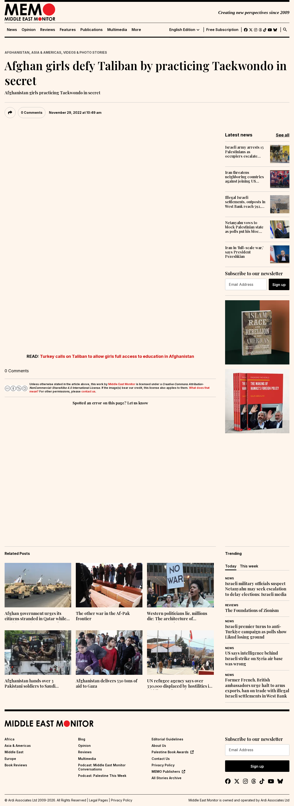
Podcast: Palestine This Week (102, 776)
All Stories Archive (166, 778)
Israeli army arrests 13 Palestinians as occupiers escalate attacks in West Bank (244, 151)
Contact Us (161, 759)
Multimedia (117, 30)
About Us (159, 746)
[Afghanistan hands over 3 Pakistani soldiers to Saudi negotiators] (38, 652)
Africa (9, 739)
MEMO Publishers (166, 771)
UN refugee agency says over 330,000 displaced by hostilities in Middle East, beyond (179, 684)
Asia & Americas (46, 52)
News (12, 30)
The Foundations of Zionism (252, 610)
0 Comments (31, 112)
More (136, 30)
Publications (91, 30)
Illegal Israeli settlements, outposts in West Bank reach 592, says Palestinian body (245, 201)
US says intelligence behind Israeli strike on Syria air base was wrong (254, 658)
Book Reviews (16, 765)
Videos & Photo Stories (85, 52)
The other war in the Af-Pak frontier (103, 616)
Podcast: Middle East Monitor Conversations (102, 767)
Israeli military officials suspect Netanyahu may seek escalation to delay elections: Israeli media (255, 589)
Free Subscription (222, 30)
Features (68, 30)
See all (282, 135)
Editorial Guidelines (167, 739)
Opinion (29, 30)
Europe (10, 759)
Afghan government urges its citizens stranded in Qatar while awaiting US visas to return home (36, 616)
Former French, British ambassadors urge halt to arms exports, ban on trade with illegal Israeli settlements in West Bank (257, 688)
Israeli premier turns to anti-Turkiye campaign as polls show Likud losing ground (256, 632)
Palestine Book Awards (170, 752)
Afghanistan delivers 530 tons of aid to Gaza (106, 683)
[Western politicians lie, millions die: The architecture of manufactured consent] (180, 585)
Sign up (279, 284)
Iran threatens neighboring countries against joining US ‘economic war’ (244, 176)
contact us (88, 391)
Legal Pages (98, 800)
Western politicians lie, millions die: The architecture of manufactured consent (177, 616)
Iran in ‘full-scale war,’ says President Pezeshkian (244, 252)
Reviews (47, 30)
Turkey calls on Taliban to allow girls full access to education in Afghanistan (117, 356)
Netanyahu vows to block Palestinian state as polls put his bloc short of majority (244, 227)
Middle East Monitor (121, 384)
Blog (81, 739)
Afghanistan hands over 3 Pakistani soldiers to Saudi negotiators (30, 684)
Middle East (14, 752)
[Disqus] (110, 469)
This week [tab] (249, 566)
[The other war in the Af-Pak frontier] (109, 585)
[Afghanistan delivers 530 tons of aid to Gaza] (109, 652)
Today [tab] (230, 566)
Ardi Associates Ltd (275, 800)
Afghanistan (17, 52)
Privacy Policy (163, 765)
